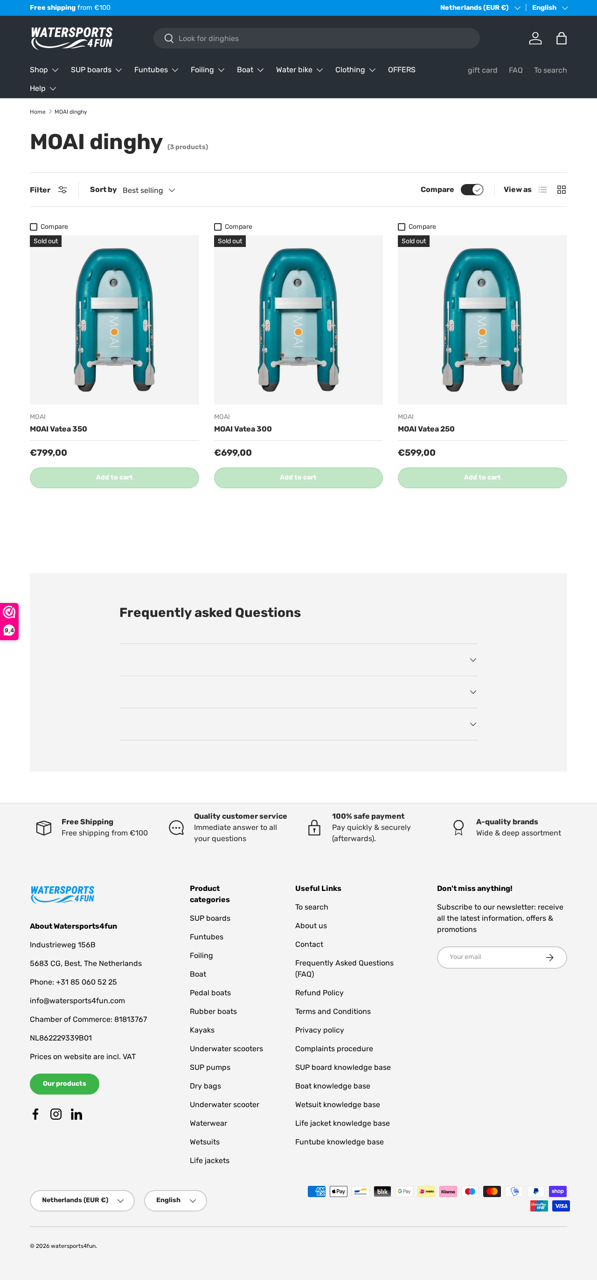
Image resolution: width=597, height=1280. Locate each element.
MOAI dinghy (71, 112)
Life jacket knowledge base (342, 1123)
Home (38, 112)
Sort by (103, 189)
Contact (309, 944)
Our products (64, 1084)
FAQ (516, 70)
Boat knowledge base (332, 1085)
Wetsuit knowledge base (337, 1104)
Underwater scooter (224, 1104)
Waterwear (208, 1123)
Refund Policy (319, 992)
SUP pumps (210, 1067)
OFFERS (402, 69)
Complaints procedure (334, 1048)
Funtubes (151, 69)
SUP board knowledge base (343, 1067)
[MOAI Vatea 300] (298, 319)
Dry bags (205, 1085)
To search (550, 70)
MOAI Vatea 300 (243, 428)
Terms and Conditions (333, 1011)
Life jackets (209, 1160)
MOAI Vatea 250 (426, 428)
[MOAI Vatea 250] (482, 319)
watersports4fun (73, 1246)
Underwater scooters (226, 1048)
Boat (245, 69)
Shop (39, 69)
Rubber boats (213, 1011)
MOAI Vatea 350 (58, 428)
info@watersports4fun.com (77, 1000)
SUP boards (91, 69)
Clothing (350, 69)
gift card (483, 70)
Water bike (294, 69)
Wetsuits (205, 1141)
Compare (437, 189)
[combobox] (316, 38)
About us (311, 925)
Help (38, 88)
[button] (561, 38)
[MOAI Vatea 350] (114, 319)
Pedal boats (210, 992)
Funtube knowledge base (339, 1141)
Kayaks (202, 1030)
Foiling (202, 69)
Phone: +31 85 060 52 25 (73, 982)
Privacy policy (319, 1030)
